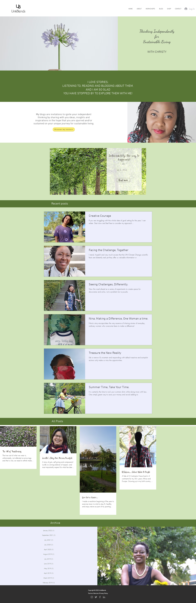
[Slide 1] (95, 192)
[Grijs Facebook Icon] (99, 597)
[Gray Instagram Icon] (91, 597)
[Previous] (53, 171)
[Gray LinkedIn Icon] (104, 597)
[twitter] (95, 597)
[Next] (143, 171)
